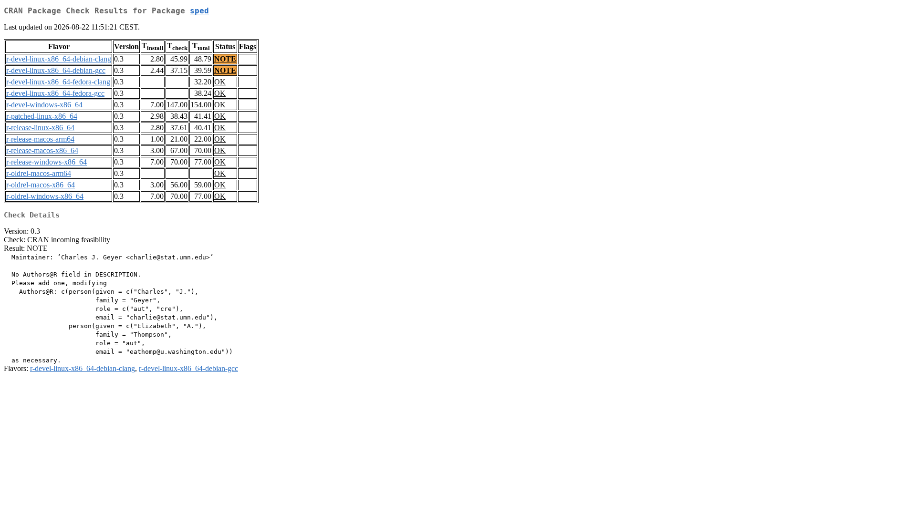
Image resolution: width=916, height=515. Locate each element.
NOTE (225, 59)
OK (220, 82)
